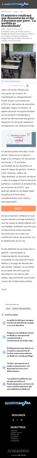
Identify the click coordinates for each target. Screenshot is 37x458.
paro (8, 309)
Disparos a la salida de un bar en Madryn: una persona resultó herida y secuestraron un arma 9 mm (20, 337)
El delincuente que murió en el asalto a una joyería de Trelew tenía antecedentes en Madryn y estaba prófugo (20, 352)
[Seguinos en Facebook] (13, 419)
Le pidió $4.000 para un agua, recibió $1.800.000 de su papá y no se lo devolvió (20, 323)
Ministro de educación (21, 309)
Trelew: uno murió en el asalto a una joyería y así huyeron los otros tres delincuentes (18, 367)
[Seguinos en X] (17, 419)
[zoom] (18, 61)
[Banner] (18, 146)
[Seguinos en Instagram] (21, 419)
